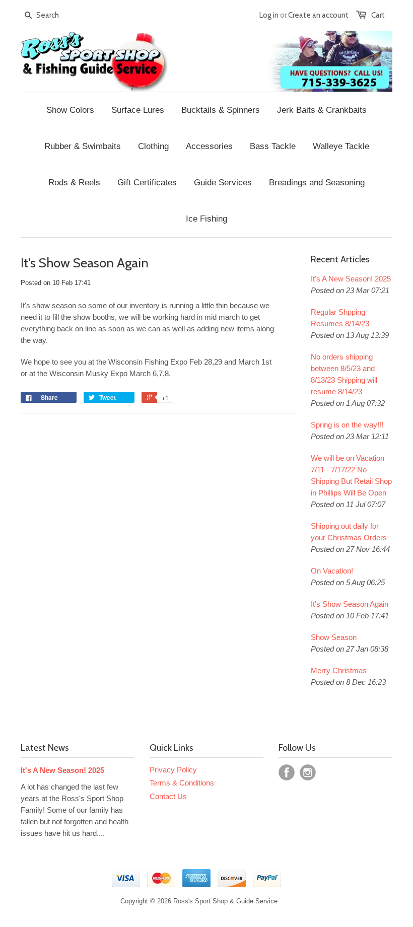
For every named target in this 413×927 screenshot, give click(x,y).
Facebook (287, 772)
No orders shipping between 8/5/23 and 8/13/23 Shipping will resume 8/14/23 (344, 374)
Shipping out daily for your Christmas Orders (349, 532)
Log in (269, 15)
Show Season (334, 637)
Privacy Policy (173, 769)
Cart (378, 15)
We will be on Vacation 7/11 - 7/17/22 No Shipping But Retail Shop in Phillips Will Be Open (351, 475)
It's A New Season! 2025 (351, 278)
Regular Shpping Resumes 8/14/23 (340, 318)
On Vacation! (332, 570)
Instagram (308, 772)
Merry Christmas (339, 670)
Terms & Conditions (182, 782)
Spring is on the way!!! (347, 424)
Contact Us (168, 796)
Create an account (318, 15)
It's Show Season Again (349, 604)
